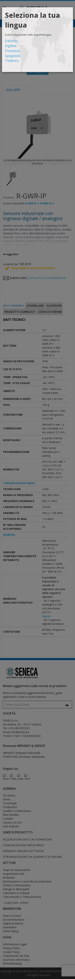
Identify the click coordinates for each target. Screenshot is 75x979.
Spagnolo (13, 55)
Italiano (11, 40)
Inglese (11, 45)
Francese (12, 50)
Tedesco (12, 60)
